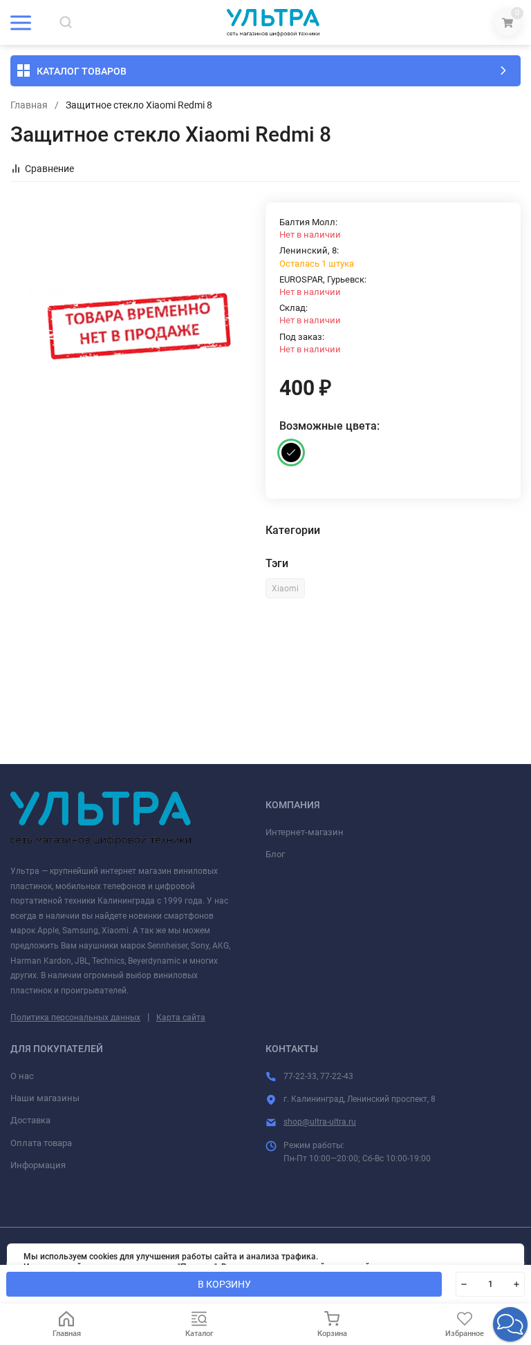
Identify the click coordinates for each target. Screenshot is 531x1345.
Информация (38, 1165)
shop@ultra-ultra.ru (319, 1122)
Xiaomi (285, 588)
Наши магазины (45, 1098)
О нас (22, 1076)
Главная (29, 105)
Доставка (30, 1120)
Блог (275, 854)
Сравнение (49, 168)
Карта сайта (180, 1017)
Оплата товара (41, 1143)
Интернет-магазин (305, 832)
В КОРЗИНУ (224, 1284)
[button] (510, 1324)
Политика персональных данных (75, 1017)
